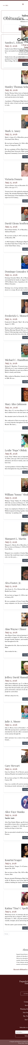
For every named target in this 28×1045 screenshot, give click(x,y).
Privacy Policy (21, 1043)
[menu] (23, 4)
